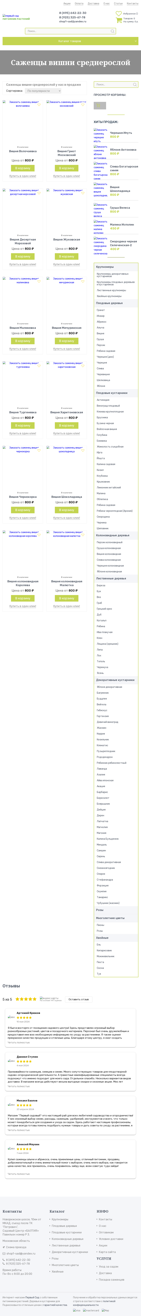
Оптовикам (106, 1232)
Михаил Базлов (27, 1100)
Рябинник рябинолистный (111, 762)
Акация (101, 786)
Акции (66, 3)
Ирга (99, 452)
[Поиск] (112, 31)
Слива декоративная (109, 862)
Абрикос (101, 321)
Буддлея (102, 698)
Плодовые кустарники (111, 393)
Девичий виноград (107, 722)
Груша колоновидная (109, 548)
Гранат (101, 310)
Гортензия (103, 716)
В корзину (22, 168)
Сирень (101, 856)
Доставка (93, 3)
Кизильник (103, 739)
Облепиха (102, 499)
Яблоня (101, 386)
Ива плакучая (104, 632)
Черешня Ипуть (121, 133)
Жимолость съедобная (110, 446)
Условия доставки (111, 1239)
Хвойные (102, 937)
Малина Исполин (122, 224)
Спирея (101, 873)
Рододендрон (105, 757)
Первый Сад (32, 1297)
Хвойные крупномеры (109, 296)
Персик (101, 345)
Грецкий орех (104, 608)
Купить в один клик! (22, 176)
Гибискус (102, 710)
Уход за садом (108, 1266)
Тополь (101, 661)
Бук (99, 591)
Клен (99, 638)
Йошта (101, 458)
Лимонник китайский (109, 487)
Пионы (100, 925)
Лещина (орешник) (107, 643)
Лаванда (102, 768)
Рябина (101, 626)
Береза (101, 585)
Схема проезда (16, 1247)
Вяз (99, 597)
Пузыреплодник (106, 751)
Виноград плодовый (108, 405)
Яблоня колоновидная (109, 571)
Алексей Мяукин (28, 1144)
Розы (99, 910)
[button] (39, 105)
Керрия (101, 733)
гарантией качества (55, 1305)
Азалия (101, 774)
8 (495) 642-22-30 (72, 13)
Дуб (99, 614)
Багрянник (103, 692)
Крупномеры (105, 266)
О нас (107, 3)
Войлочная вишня (107, 429)
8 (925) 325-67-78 (72, 17)
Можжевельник (105, 956)
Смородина (103, 516)
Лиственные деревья (111, 578)
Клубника (102, 475)
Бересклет (103, 798)
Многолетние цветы (110, 918)
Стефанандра (105, 879)
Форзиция (103, 885)
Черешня (102, 362)
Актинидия (103, 400)
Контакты (132, 3)
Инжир (101, 316)
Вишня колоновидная (109, 554)
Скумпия (101, 891)
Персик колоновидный (109, 542)
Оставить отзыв (79, 999)
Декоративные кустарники (115, 680)
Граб (99, 603)
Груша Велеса (120, 207)
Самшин (101, 850)
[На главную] (11, 15)
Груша (100, 339)
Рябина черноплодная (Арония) (115, 510)
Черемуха (102, 667)
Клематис (102, 745)
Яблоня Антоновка (123, 149)
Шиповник (103, 528)
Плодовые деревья (109, 303)
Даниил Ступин (27, 1056)
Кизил (100, 470)
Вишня (100, 333)
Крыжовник (103, 481)
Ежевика (102, 440)
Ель (99, 944)
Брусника (102, 417)
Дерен (100, 815)
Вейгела (101, 704)
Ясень (100, 673)
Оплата (79, 3)
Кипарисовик (104, 950)
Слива (100, 368)
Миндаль (102, 844)
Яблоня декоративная (109, 687)
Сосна (100, 968)
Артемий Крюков (28, 1013)
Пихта (100, 962)
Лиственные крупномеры (111, 290)
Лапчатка (102, 821)
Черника (101, 522)
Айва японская (105, 780)
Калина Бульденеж (108, 838)
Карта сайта (107, 1252)
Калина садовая (106, 464)
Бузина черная (105, 423)
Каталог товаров (69, 41)
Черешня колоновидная (110, 565)
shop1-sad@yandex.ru (72, 21)
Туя (99, 973)
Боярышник (103, 803)
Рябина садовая (106, 351)
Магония (101, 833)
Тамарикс (102, 897)
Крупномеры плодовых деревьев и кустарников (116, 283)
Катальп (101, 620)
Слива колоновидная (109, 559)
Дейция (101, 809)
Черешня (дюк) (105, 356)
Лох (99, 655)
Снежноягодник (106, 868)
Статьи (118, 3)
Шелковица (103, 380)
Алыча (100, 327)
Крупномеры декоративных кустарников (113, 275)
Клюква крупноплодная (110, 411)
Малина (101, 493)
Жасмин (101, 727)
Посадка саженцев (111, 1279)
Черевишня (103, 374)
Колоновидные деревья (112, 535)
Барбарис (102, 792)
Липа (100, 649)
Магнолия (102, 827)
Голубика (102, 435)
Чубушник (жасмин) (108, 903)
